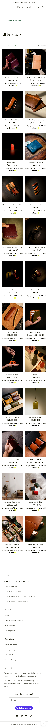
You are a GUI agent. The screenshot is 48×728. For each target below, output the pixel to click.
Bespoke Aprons (10, 586)
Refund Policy (9, 655)
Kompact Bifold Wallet (35, 459)
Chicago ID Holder (35, 417)
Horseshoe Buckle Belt (12, 290)
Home (10, 21)
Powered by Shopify (30, 724)
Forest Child (20, 724)
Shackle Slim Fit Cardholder (12, 205)
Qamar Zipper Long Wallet (36, 77)
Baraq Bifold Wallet (35, 332)
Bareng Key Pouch (12, 162)
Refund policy (9, 631)
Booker (35, 375)
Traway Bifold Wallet (12, 77)
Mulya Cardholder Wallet (35, 120)
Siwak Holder (12, 332)
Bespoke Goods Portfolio (13, 620)
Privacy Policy (9, 650)
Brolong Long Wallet (12, 120)
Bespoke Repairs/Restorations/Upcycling (19, 596)
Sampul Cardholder (12, 417)
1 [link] (18, 563)
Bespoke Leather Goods (13, 591)
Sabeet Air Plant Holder (12, 502)
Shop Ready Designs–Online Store (17, 581)
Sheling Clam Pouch (36, 162)
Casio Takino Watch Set (12, 544)
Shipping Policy (10, 660)
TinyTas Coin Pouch (12, 375)
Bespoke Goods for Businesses (16, 601)
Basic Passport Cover (35, 544)
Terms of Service (10, 625)
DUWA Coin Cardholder (12, 459)
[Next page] (30, 562)
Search (7, 615)
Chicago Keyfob (35, 205)
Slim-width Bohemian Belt (36, 247)
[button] (4, 6)
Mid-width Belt (35, 290)
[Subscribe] (36, 700)
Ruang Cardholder (35, 502)
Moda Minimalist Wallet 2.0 (12, 247)
